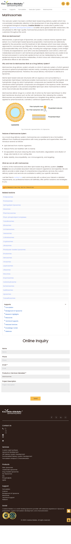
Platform (5, 499)
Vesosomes (7, 233)
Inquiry (69, 512)
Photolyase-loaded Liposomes (14, 249)
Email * (4, 365)
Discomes (6, 274)
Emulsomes (7, 253)
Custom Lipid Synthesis (10, 450)
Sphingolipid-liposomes (12, 205)
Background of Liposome (13, 311)
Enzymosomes (8, 278)
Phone (4, 357)
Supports (13, 9)
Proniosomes (8, 201)
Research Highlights (12, 314)
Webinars (8, 331)
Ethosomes (7, 225)
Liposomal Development (10, 452)
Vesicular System (34, 9)
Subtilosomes (8, 290)
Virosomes (7, 262)
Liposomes (7, 294)
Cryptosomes (8, 241)
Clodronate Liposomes (9, 470)
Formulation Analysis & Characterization (15, 458)
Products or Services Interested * (14, 373)
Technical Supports (11, 321)
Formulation (22, 9)
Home (4, 9)
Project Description (9, 381)
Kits (3, 476)
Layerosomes (8, 266)
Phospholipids (6, 478)
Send (35, 398)
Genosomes (7, 258)
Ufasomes (7, 270)
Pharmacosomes (9, 213)
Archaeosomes (8, 229)
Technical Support (8, 497)
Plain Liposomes (7, 467)
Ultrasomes (7, 245)
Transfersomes (8, 221)
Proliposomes (8, 197)
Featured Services (11, 325)
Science (5, 491)
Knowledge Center (11, 328)
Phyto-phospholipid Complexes (14, 217)
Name (4, 348)
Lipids (4, 480)
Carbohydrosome (9, 282)
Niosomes (6, 209)
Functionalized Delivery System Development (17, 456)
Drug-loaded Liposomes (10, 472)
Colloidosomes (8, 237)
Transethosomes (9, 298)
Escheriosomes (8, 286)
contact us (18, 177)
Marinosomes (47, 9)
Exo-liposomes (7, 474)
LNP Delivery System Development (13, 454)
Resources (8, 318)
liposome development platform (21, 28)
